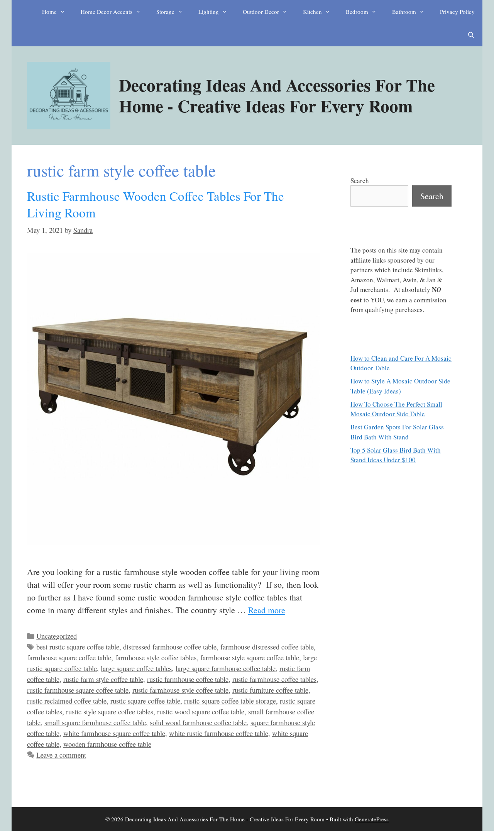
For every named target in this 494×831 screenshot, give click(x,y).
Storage (165, 11)
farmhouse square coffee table (69, 657)
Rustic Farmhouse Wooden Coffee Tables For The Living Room (155, 204)
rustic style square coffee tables (109, 711)
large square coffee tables (136, 668)
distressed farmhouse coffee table (170, 646)
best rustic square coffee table (77, 646)
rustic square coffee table (145, 701)
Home (49, 11)
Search (359, 180)
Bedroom (357, 11)
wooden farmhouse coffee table (107, 744)
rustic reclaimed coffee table (67, 701)
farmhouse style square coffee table (249, 657)
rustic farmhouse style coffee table (180, 690)
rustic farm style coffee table (103, 679)
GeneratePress (372, 819)
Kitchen (312, 11)
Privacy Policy (457, 11)
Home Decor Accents (106, 11)
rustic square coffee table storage (230, 701)
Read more (266, 610)
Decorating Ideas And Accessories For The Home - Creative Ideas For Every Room (277, 95)
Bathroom (404, 11)
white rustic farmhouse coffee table (218, 733)
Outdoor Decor (261, 11)
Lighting (208, 11)
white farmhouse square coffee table (114, 733)
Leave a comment (61, 755)
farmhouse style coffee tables (155, 657)
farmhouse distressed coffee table (267, 646)
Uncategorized (56, 636)
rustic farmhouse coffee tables (274, 679)
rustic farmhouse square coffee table (78, 690)
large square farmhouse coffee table (226, 668)
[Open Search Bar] (471, 34)
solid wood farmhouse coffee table (198, 722)
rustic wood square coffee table (200, 711)
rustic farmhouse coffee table (187, 679)
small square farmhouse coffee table (95, 722)
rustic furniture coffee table (270, 690)
